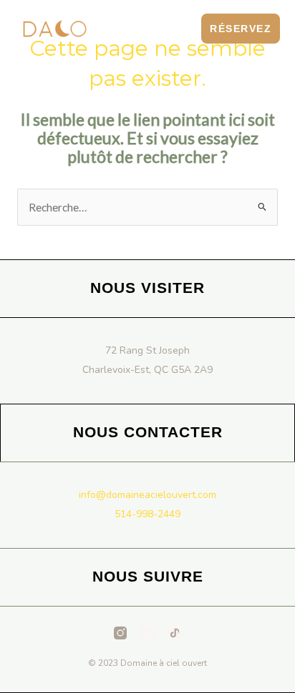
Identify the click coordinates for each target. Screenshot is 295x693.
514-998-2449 (147, 514)
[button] (182, 28)
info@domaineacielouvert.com (147, 495)
